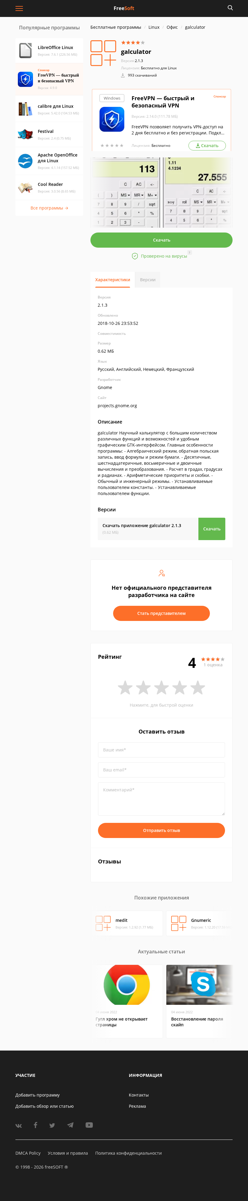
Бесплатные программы (115, 27)
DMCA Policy (28, 1153)
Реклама (137, 1106)
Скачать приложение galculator (142, 525)
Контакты (139, 1095)
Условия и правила (68, 1153)
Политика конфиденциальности (128, 1153)
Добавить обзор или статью (44, 1106)
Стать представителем (161, 613)
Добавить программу (37, 1095)
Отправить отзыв (161, 830)
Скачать (161, 240)
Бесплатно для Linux (159, 68)
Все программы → (49, 208)
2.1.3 (132, 60)
